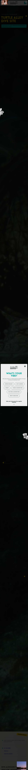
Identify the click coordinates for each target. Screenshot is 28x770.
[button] (26, 1)
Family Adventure (17, 387)
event (7, 387)
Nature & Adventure (14, 391)
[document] (14, 385)
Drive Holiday (9, 383)
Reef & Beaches (14, 395)
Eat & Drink (20, 383)
